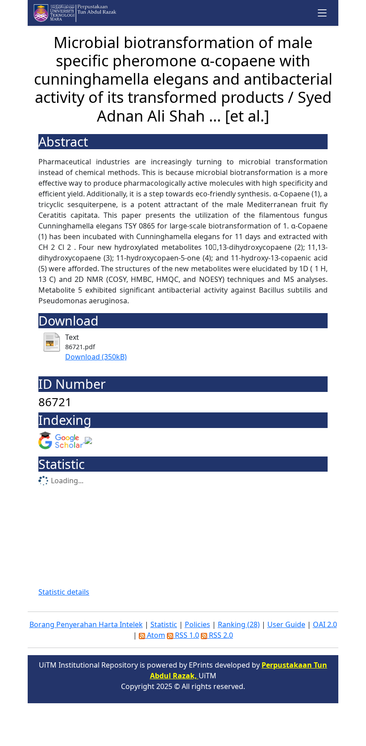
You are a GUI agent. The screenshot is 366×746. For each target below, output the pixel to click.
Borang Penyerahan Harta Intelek (86, 624)
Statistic (163, 624)
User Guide (286, 624)
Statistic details (63, 592)
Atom (155, 635)
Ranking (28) (239, 624)
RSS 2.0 (220, 635)
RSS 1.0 (186, 635)
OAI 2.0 (325, 624)
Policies (197, 624)
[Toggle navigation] (322, 13)
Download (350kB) (96, 357)
